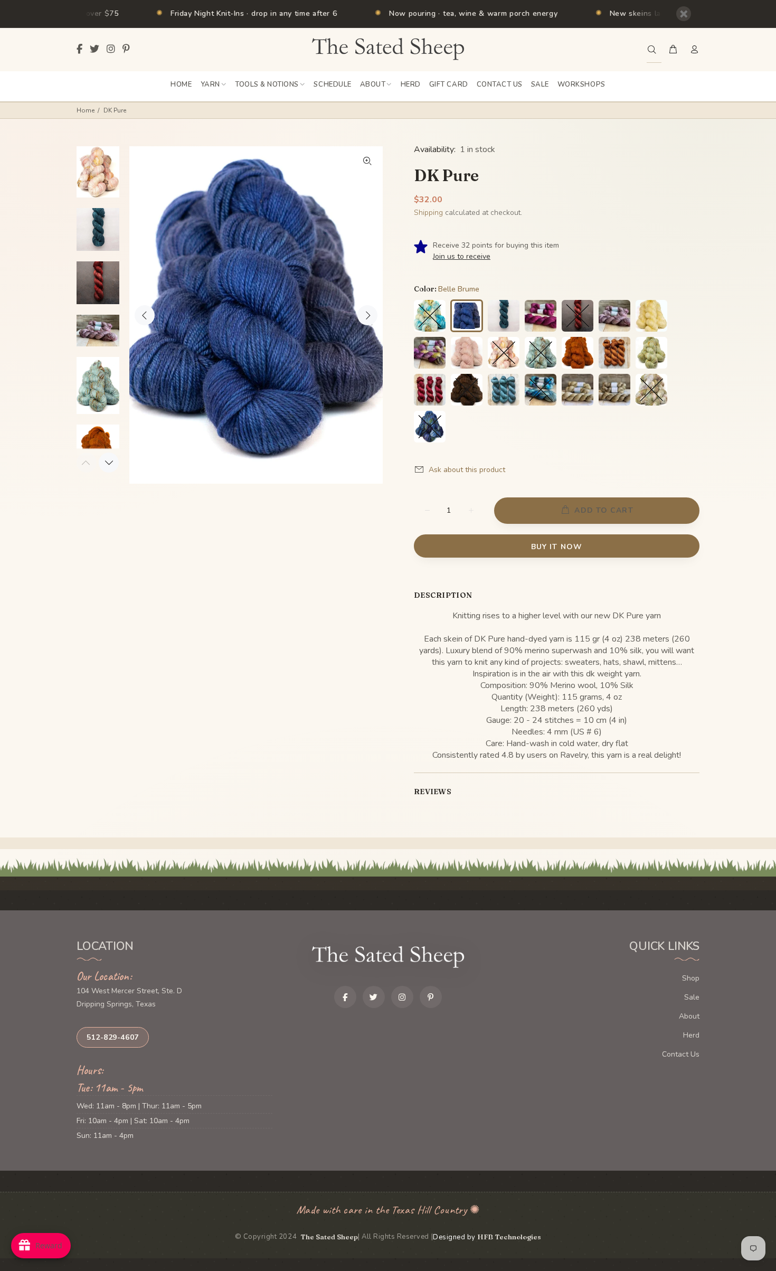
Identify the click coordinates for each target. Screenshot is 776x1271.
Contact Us (680, 1054)
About (689, 1016)
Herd (691, 1035)
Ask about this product (467, 470)
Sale (691, 997)
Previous (145, 315)
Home (85, 110)
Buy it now (556, 547)
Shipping (428, 213)
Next (367, 315)
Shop (690, 978)
